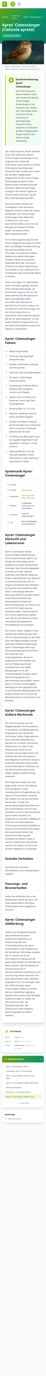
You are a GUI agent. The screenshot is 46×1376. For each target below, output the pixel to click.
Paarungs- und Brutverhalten (18, 1092)
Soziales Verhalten (13, 1087)
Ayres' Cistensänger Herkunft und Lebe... (20, 1076)
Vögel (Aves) (27, 490)
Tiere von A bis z (16, 16)
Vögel (16, 1037)
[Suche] (12, 4)
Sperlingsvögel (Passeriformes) (28, 496)
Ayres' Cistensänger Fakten (17, 1066)
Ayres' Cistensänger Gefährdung (20, 1096)
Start (6, 17)
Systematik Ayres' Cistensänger (19, 1071)
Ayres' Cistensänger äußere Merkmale (22, 1083)
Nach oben (24, 1103)
